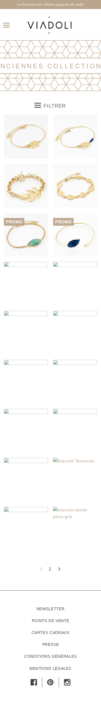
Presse (50, 644)
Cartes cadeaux (51, 632)
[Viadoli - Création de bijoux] (49, 24)
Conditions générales (50, 656)
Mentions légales (50, 668)
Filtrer (54, 106)
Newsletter (50, 609)
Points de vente (50, 621)
